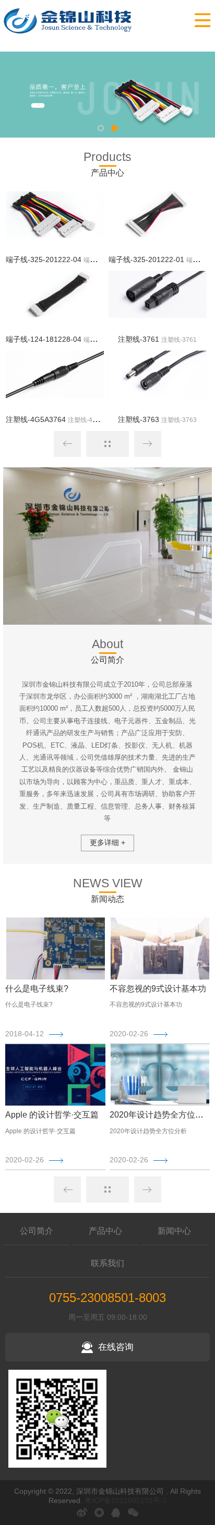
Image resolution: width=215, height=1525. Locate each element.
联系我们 (107, 1263)
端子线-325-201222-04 (43, 259)
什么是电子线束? (36, 988)
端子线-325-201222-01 (146, 259)
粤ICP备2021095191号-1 (126, 1500)
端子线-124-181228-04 (43, 339)
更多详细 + (107, 842)
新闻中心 (174, 1230)
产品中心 (105, 1230)
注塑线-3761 (138, 339)
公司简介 (36, 1230)
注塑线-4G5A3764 (36, 419)
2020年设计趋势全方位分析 (161, 1114)
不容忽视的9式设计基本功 (158, 988)
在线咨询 (116, 1347)
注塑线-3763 (138, 419)
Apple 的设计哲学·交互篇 (52, 1114)
